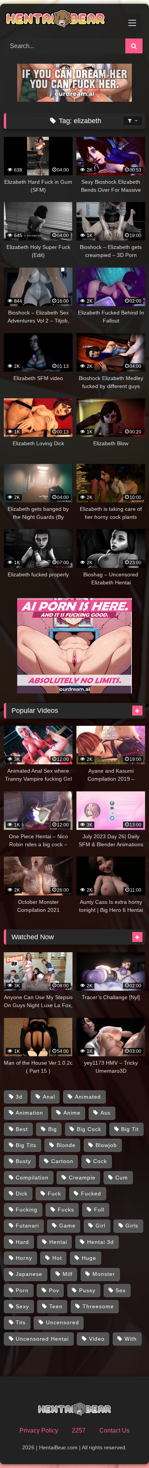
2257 (79, 1430)
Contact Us (114, 1430)
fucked (91, 1193)
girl (100, 1226)
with (131, 1339)
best (22, 1129)
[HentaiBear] (61, 20)
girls (131, 1226)
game (67, 1226)
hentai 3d (100, 1242)
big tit (130, 1129)
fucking (26, 1209)
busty (23, 1161)
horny (24, 1258)
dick (22, 1193)
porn (22, 1290)
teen (56, 1306)
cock (100, 1161)
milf (68, 1274)
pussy (87, 1290)
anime (72, 1113)
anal (49, 1097)
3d (19, 1097)
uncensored (62, 1322)
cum (121, 1177)
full (99, 1209)
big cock (89, 1129)
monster (103, 1274)
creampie (82, 1177)
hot (57, 1258)
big (52, 1129)
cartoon (62, 1161)
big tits (26, 1145)
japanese (29, 1274)
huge (89, 1258)
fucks (66, 1209)
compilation (32, 1177)
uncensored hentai (42, 1339)
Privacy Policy (38, 1430)
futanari (27, 1226)
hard (22, 1242)
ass (105, 1113)
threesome (98, 1306)
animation (29, 1113)
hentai (58, 1242)
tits (21, 1322)
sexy (22, 1306)
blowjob (106, 1145)
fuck (54, 1193)
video (97, 1339)
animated (88, 1097)
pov (54, 1290)
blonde (66, 1145)
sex (120, 1290)
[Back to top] (125, 1445)
